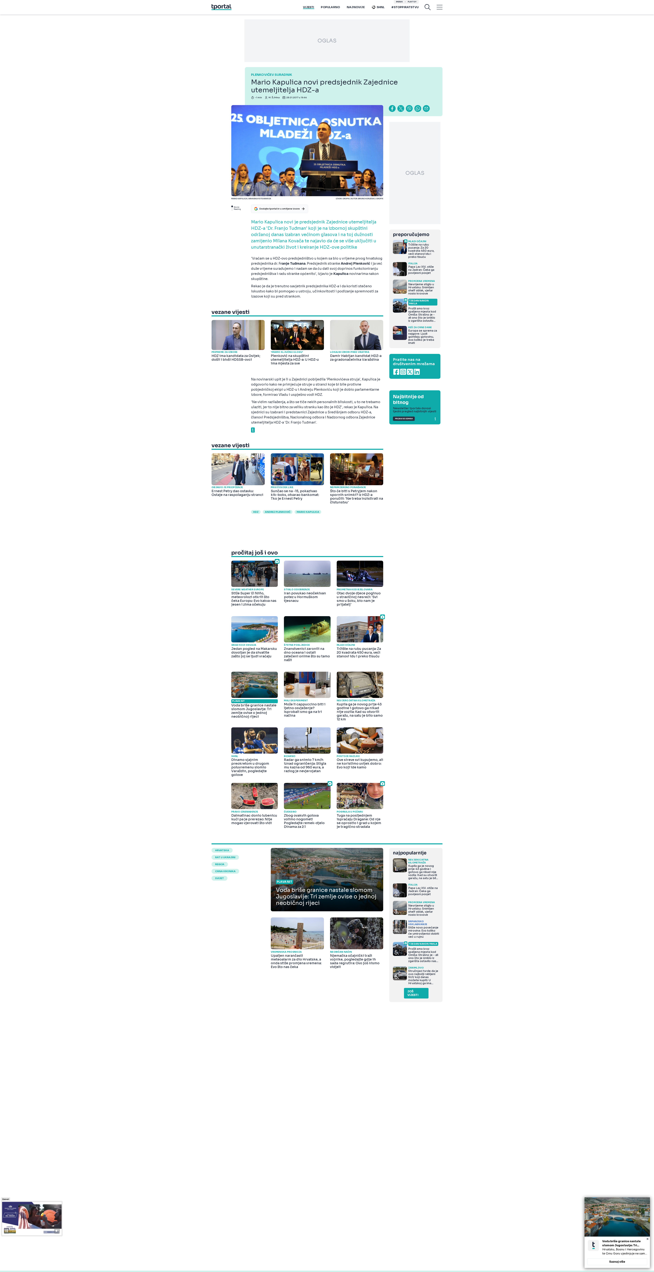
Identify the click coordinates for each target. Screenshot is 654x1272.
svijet (219, 878)
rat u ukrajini (225, 857)
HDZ (256, 511)
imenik (399, 2)
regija (219, 864)
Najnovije (356, 7)
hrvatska (222, 850)
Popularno (330, 7)
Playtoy (412, 2)
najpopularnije (409, 853)
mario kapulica (308, 511)
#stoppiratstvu (405, 7)
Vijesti (308, 7)
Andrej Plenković (277, 511)
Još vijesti (412, 993)
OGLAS (327, 40)
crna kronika (225, 871)
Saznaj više (617, 1261)
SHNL (381, 7)
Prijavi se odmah (404, 419)
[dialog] (617, 1232)
